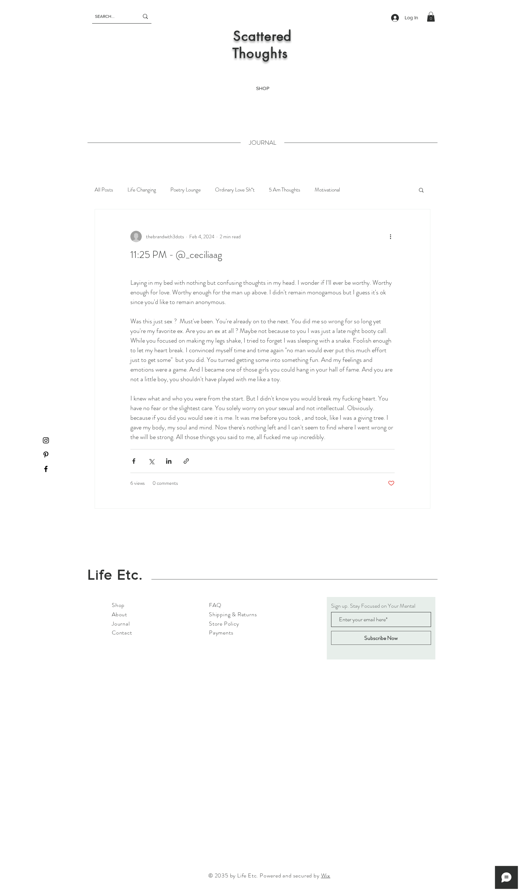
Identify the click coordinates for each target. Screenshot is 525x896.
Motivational (327, 189)
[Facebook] (46, 469)
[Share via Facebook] (133, 461)
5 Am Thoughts (284, 189)
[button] (431, 16)
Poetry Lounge (185, 189)
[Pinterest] (46, 455)
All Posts (104, 189)
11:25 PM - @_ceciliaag (176, 255)
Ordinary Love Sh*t (235, 189)
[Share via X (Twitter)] (151, 461)
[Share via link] (186, 461)
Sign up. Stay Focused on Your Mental (373, 606)
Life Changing (142, 189)
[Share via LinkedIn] (168, 461)
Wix (325, 875)
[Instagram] (46, 440)
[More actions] (390, 236)
